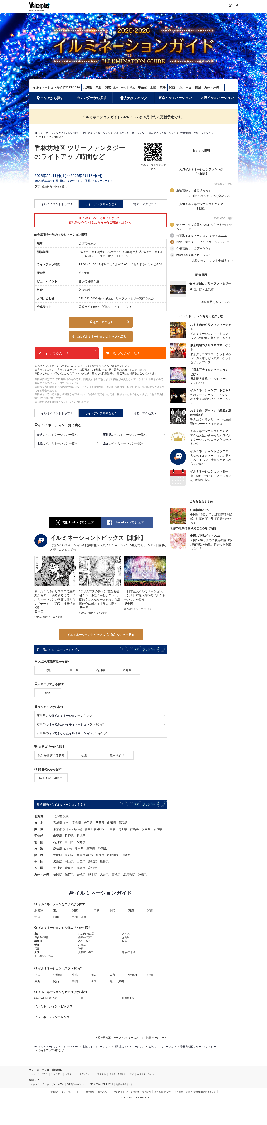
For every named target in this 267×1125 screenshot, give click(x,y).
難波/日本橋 (128, 952)
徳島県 (81, 868)
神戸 (89, 855)
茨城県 (157, 829)
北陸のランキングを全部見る (211, 260)
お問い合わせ (104, 1091)
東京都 (57, 829)
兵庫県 (81, 855)
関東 (108, 87)
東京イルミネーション (175, 97)
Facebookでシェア (130, 522)
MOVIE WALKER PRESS (101, 1084)
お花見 (68, 1074)
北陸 (153, 87)
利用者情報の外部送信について (201, 1091)
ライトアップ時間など (99, 204)
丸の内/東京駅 (86, 933)
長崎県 (81, 874)
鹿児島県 (129, 874)
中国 (188, 87)
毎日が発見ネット (124, 1084)
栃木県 (146, 829)
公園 (84, 755)
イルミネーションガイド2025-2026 (56, 87)
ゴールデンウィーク (84, 1074)
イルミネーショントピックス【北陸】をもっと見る (100, 635)
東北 (98, 87)
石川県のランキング (64, 716)
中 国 (38, 861)
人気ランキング (135, 98)
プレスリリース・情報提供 (126, 1091)
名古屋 (67, 848)
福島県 (123, 823)
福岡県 (57, 874)
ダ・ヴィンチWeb (55, 1084)
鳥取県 (92, 861)
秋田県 (100, 823)
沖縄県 (142, 874)
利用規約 (54, 1091)
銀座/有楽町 (85, 937)
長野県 (69, 835)
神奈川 (124, 87)
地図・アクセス (144, 204)
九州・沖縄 (211, 87)
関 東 (38, 829)
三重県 (90, 848)
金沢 (48, 693)
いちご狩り (56, 1074)
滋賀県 (126, 855)
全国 (37, 975)
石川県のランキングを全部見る (210, 195)
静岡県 (102, 848)
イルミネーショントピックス (53, 1006)
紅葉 (132, 1074)
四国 (198, 87)
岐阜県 (79, 848)
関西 (172, 87)
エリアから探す (52, 98)
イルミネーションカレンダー (53, 1017)
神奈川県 (90, 829)
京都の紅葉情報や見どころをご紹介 (193, 528)
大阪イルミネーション (217, 97)
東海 (163, 87)
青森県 (76, 823)
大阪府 (57, 855)
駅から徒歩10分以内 (51, 755)
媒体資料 (146, 1091)
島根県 (104, 861)
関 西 (38, 855)
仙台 (66, 823)
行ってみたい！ (71, 352)
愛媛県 (69, 868)
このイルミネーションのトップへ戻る (101, 336)
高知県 (92, 868)
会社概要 (179, 1091)
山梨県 (57, 835)
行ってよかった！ (138, 352)
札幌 (66, 816)
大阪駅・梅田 (85, 952)
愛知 (36, 945)
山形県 (111, 823)
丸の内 (77, 829)
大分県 (104, 874)
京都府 (69, 855)
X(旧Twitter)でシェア (78, 522)
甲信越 (142, 87)
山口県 (81, 861)
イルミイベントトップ (55, 204)
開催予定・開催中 (51, 778)
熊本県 (92, 874)
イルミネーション (145, 1074)
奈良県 (100, 855)
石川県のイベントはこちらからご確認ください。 (101, 222)
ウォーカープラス (39, 1074)
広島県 (57, 861)
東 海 (38, 848)
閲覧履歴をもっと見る (216, 301)
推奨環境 (90, 1091)
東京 (115, 87)
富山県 (74, 670)
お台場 (126, 937)
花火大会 (101, 1074)
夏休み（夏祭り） (117, 1074)
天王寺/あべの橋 (43, 956)
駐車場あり (117, 755)
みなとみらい (85, 941)
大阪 (180, 87)
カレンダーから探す (92, 97)
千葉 (132, 87)
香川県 (57, 868)
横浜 (100, 829)
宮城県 (57, 823)
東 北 (38, 823)
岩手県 (88, 823)
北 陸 (38, 842)
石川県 (41, 186)
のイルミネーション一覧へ (57, 434)
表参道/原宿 (41, 937)
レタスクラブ (37, 1084)
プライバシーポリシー (72, 1091)
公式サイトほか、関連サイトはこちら (103, 307)
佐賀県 (69, 874)
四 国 (38, 868)
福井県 (127, 670)
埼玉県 (122, 829)
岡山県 (69, 861)
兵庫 (36, 948)
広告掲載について (162, 1091)
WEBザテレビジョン (76, 1084)
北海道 (87, 87)
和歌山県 (113, 855)
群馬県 (134, 829)
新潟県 (81, 835)
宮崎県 (116, 874)
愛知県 (57, 848)
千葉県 (111, 829)
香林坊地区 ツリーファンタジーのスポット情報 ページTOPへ (132, 1037)
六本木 (67, 829)
